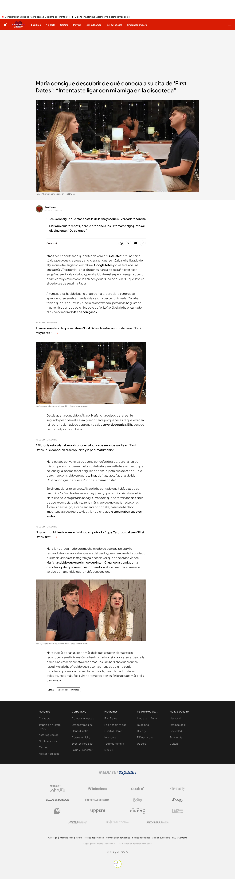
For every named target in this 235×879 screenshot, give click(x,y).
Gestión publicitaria (161, 838)
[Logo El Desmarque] (57, 800)
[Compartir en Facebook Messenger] (135, 243)
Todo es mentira (114, 743)
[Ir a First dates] (18, 25)
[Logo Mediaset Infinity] (57, 789)
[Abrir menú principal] (229, 24)
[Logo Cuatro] (137, 789)
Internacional (178, 724)
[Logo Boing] (137, 800)
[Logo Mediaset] (117, 774)
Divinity (141, 731)
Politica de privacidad (94, 838)
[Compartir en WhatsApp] (121, 243)
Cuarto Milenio (113, 731)
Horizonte (110, 737)
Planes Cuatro (80, 731)
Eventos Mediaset (82, 743)
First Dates (50, 207)
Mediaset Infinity (147, 718)
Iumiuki (108, 749)
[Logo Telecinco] (97, 789)
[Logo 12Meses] (177, 811)
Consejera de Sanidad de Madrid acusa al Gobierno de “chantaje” (36, 17)
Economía (176, 737)
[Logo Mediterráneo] (157, 822)
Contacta (45, 718)
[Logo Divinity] (177, 789)
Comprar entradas (83, 718)
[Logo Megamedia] (119, 851)
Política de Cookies (141, 838)
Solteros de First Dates (68, 690)
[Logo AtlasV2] (77, 822)
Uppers (141, 743)
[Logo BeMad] (57, 811)
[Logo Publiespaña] (117, 822)
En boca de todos (115, 724)
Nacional (175, 718)
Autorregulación (49, 734)
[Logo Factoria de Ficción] (97, 800)
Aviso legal (52, 838)
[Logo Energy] (177, 800)
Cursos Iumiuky (81, 737)
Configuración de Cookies (118, 838)
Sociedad (176, 731)
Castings (44, 747)
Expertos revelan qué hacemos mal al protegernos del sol (102, 17)
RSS (174, 838)
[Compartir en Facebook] (143, 243)
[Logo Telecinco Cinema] (137, 811)
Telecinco (143, 724)
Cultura (174, 743)
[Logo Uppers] (97, 811)
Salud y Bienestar (82, 749)
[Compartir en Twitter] (128, 243)
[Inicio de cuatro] (5, 24)
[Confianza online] (117, 867)
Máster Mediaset (49, 753)
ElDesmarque (145, 737)
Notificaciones (48, 741)
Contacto (182, 838)
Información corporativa (71, 838)
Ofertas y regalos (82, 724)
